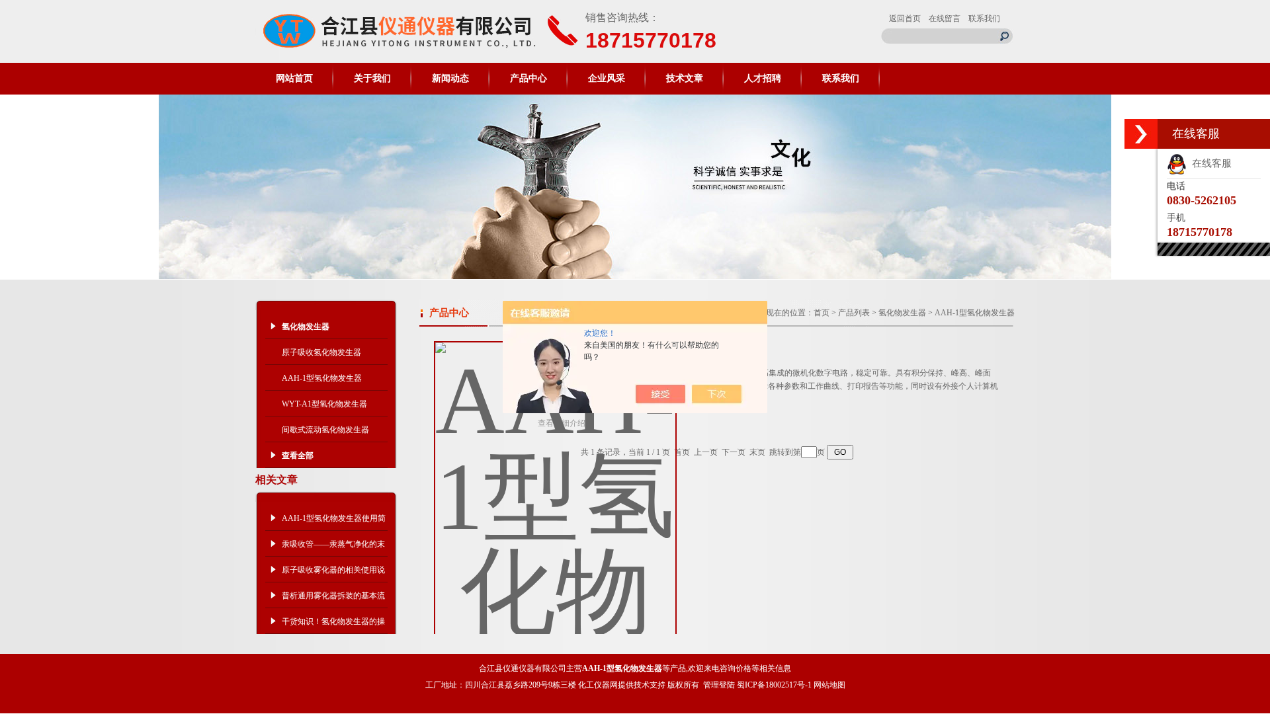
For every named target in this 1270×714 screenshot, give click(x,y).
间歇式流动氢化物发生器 (325, 429)
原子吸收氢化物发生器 (321, 352)
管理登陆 (719, 685)
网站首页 (294, 78)
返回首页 (905, 18)
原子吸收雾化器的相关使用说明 (333, 573)
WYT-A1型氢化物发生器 (324, 404)
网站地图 (829, 685)
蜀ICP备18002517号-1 (774, 685)
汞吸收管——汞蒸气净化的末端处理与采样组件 (333, 548)
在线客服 (1209, 163)
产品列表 (854, 312)
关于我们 (372, 78)
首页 (821, 312)
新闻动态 (450, 78)
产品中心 (528, 78)
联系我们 (984, 18)
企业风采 (606, 78)
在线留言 (944, 18)
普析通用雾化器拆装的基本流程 (333, 599)
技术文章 (684, 78)
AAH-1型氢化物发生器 (322, 378)
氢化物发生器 (902, 312)
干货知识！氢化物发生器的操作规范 (333, 625)
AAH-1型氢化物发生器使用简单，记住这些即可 (334, 522)
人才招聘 (762, 78)
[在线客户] (1141, 134)
